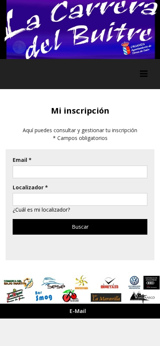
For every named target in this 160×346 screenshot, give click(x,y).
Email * (22, 159)
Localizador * (30, 187)
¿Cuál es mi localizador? (41, 209)
